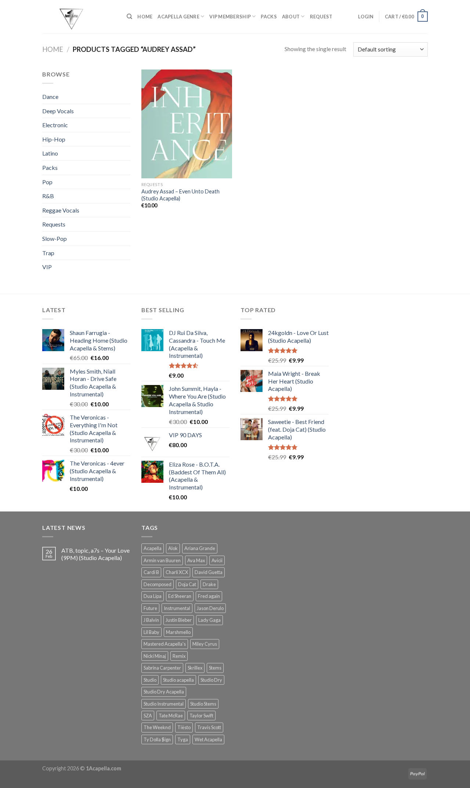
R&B (48, 195)
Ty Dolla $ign (157, 739)
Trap (48, 252)
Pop (47, 181)
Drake (209, 584)
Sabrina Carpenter (162, 668)
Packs (50, 167)
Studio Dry (211, 680)
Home (52, 49)
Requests (53, 224)
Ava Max (196, 560)
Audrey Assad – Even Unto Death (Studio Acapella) (180, 195)
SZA (148, 716)
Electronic (55, 124)
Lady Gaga (209, 620)
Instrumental (177, 608)
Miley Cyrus (204, 644)
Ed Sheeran (179, 596)
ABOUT (291, 16)
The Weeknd (157, 727)
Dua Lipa (153, 596)
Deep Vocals (58, 110)
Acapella (153, 548)
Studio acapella (178, 680)
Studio (150, 680)
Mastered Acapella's (165, 644)
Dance (50, 96)
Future (150, 608)
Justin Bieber (179, 620)
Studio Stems (203, 704)
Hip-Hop (53, 139)
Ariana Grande (199, 548)
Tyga (182, 739)
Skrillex (195, 668)
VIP (47, 266)
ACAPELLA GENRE (178, 16)
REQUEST (321, 16)
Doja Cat (187, 584)
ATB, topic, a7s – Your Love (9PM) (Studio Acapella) (95, 554)
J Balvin (151, 620)
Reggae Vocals (60, 210)
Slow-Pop (54, 238)
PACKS (268, 16)
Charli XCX (177, 572)
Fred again (209, 596)
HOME (144, 16)
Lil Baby (151, 632)
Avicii (217, 560)
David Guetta (209, 572)
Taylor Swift (201, 716)
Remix (179, 656)
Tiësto (184, 727)
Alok (173, 548)
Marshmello (178, 632)
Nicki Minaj (155, 656)
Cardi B (151, 572)
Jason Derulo (210, 608)
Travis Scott (209, 727)
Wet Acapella (208, 739)
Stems (215, 668)
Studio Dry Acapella (164, 692)
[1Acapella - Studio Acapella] (79, 16)
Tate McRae (171, 716)
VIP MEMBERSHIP (230, 16)
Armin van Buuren (162, 560)
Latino (50, 153)
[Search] (129, 17)
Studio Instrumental (164, 704)
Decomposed (157, 584)
